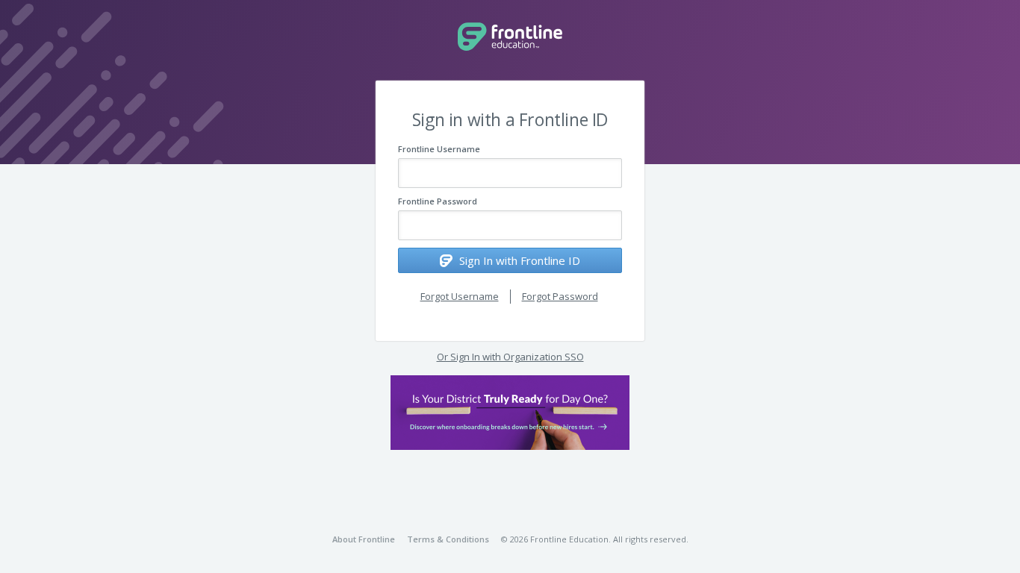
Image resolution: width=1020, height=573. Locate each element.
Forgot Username (459, 296)
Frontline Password (437, 201)
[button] (510, 412)
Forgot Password (560, 296)
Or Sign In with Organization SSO (510, 356)
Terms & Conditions (448, 539)
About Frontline (363, 539)
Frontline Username (439, 148)
